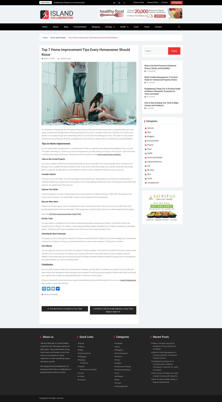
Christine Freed (65, 58)
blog (149, 132)
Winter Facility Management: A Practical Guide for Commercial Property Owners (165, 355)
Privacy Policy (152, 2)
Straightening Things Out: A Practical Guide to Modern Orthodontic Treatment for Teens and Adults (162, 91)
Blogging (96, 27)
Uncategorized (152, 183)
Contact (165, 2)
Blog (66, 27)
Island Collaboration (128, 280)
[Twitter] (114, 3)
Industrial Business (154, 162)
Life (148, 166)
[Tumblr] (124, 3)
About (55, 27)
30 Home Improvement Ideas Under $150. (65, 214)
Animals (150, 128)
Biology (108, 27)
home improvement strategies (109, 154)
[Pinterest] (119, 3)
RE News (150, 170)
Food (136, 27)
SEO (149, 174)
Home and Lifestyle (51, 294)
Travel (146, 27)
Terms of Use (139, 2)
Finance (150, 145)
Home (44, 27)
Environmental (80, 27)
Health (123, 27)
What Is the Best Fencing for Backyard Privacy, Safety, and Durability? (164, 346)
